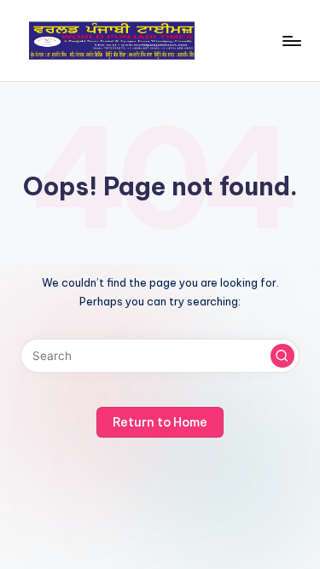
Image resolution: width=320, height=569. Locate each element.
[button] (282, 356)
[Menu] (291, 40)
